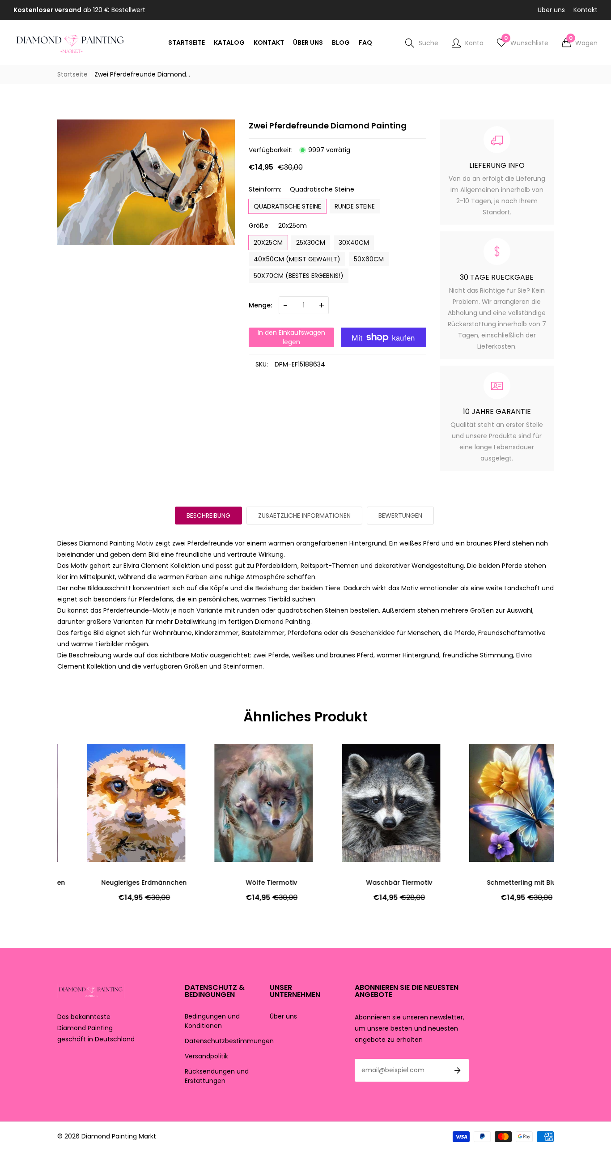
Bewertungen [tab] (400, 515)
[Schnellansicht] (80, 777)
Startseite (72, 74)
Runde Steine (355, 206)
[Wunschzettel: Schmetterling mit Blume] (462, 759)
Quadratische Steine (287, 206)
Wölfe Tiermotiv (241, 882)
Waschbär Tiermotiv (369, 882)
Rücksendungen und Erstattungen (217, 1076)
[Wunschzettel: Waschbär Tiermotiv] (335, 759)
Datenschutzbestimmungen (229, 1040)
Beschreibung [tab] (208, 515)
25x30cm (310, 242)
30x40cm (354, 242)
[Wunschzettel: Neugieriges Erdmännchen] (80, 759)
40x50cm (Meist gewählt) (297, 259)
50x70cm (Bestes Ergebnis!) (299, 275)
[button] (580, 43)
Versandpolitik (206, 1056)
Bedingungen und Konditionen (212, 1021)
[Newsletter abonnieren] (457, 1070)
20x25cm (268, 242)
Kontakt (585, 9)
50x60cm (369, 259)
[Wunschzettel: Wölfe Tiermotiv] (207, 759)
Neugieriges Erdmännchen (114, 882)
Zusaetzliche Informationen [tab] (304, 515)
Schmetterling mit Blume (497, 882)
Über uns (551, 9)
